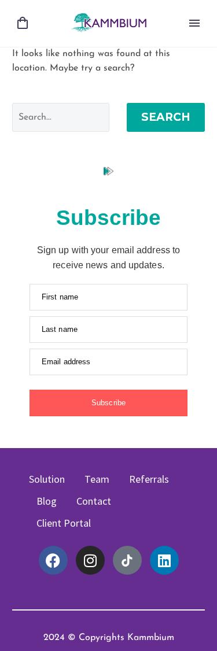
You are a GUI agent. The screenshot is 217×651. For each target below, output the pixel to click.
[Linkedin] (164, 560)
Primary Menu (194, 23)
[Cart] (22, 23)
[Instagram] (90, 560)
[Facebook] (53, 560)
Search (165, 117)
